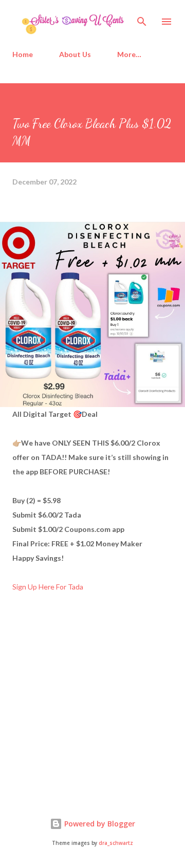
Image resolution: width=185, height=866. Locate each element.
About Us (75, 54)
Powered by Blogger (98, 823)
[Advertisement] (89, 707)
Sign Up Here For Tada (47, 586)
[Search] (142, 18)
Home (22, 54)
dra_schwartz (116, 843)
